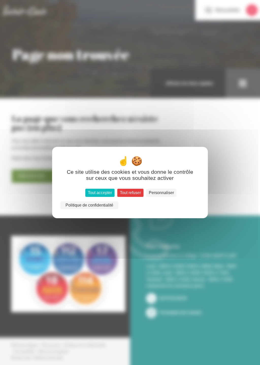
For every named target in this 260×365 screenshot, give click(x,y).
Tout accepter (100, 193)
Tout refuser (130, 193)
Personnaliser (161, 193)
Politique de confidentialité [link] (89, 205)
